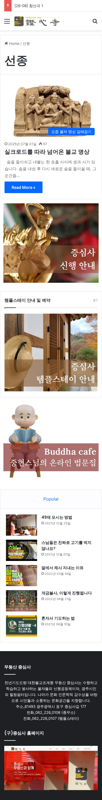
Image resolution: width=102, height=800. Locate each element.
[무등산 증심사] (37, 21)
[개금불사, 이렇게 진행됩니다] (21, 600)
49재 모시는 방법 (56, 517)
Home (14, 43)
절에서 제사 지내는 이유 (62, 568)
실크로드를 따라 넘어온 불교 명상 (47, 152)
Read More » (23, 187)
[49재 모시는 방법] (21, 525)
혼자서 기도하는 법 (58, 618)
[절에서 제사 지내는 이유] (21, 575)
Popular (51, 499)
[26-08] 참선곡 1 (28, 5)
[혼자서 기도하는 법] (21, 626)
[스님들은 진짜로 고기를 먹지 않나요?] (21, 550)
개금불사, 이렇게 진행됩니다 (66, 593)
